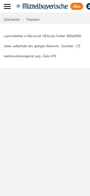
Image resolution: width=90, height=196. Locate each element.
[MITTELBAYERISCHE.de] (42, 6)
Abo (76, 6)
